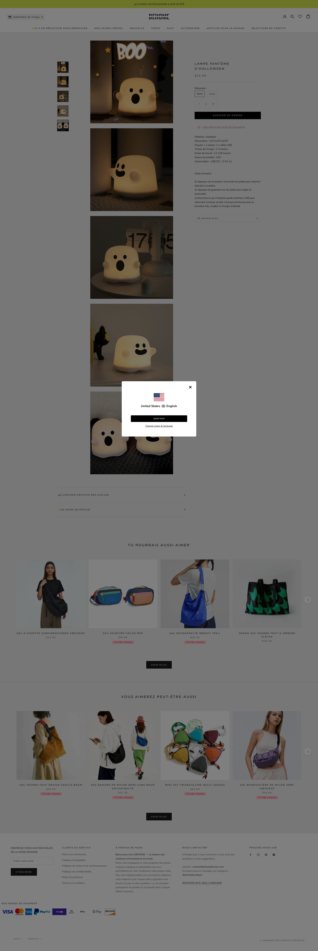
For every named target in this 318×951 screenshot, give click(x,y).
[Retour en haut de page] (311, 710)
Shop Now (159, 418)
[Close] (190, 387)
